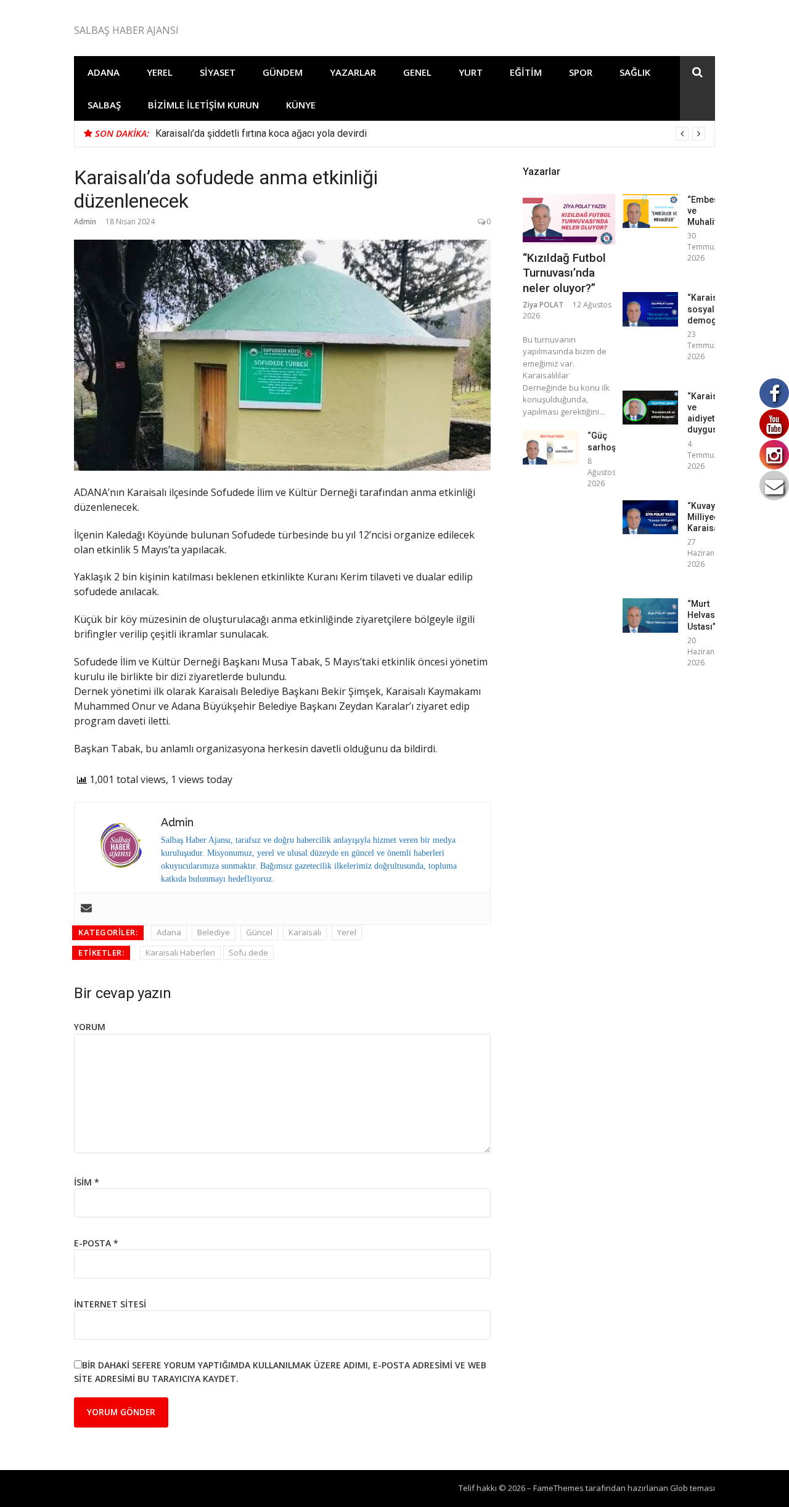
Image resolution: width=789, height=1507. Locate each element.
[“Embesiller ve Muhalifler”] (650, 211)
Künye (301, 105)
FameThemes (558, 1487)
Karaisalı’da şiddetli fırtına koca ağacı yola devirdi (261, 133)
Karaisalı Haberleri (180, 952)
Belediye (213, 932)
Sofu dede (248, 952)
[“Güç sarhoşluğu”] (550, 447)
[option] (430, 133)
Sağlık (634, 72)
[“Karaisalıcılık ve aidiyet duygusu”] (650, 407)
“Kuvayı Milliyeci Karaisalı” (707, 517)
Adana (104, 72)
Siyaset (217, 72)
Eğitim (526, 72)
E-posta (96, 1243)
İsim (86, 1182)
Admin (85, 221)
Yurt (471, 72)
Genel (417, 72)
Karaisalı (304, 932)
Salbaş (104, 105)
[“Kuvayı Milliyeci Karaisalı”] (650, 517)
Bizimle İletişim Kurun (203, 105)
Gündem (283, 72)
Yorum (89, 1027)
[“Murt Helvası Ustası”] (650, 615)
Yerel (160, 72)
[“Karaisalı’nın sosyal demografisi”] (650, 309)
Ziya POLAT (543, 304)
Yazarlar (353, 72)
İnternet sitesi (110, 1304)
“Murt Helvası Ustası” (702, 615)
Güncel (259, 932)
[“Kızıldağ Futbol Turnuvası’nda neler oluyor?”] (569, 219)
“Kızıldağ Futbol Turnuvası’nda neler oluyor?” (564, 273)
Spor (580, 72)
